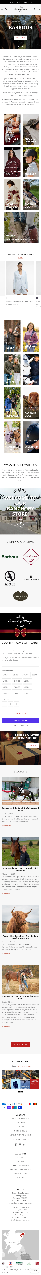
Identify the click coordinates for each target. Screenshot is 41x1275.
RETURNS (20, 1157)
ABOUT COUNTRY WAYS (20, 1118)
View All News (20, 1045)
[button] (18, 46)
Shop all (20, 41)
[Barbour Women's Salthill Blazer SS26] (20, 278)
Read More (6, 825)
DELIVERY (20, 1161)
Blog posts (20, 771)
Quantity (5, 699)
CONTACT (20, 1127)
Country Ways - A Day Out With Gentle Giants (20, 997)
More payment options (20, 725)
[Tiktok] (24, 1145)
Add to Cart (20, 713)
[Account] (34, 9)
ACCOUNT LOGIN (20, 1174)
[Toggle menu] (2, 9)
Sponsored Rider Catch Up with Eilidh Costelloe (20, 869)
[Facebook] (16, 1145)
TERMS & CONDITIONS (20, 1165)
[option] (20, 32)
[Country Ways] (20, 9)
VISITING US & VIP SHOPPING (20, 1135)
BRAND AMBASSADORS (20, 1139)
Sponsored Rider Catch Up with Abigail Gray (20, 809)
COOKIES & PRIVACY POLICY (20, 1170)
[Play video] (20, 523)
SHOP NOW (32, 745)
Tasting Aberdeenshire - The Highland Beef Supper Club (20, 937)
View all (20, 258)
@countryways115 (24, 1066)
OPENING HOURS (20, 1131)
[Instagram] (20, 1145)
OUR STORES (20, 1123)
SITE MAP (20, 1178)
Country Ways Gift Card (20, 642)
